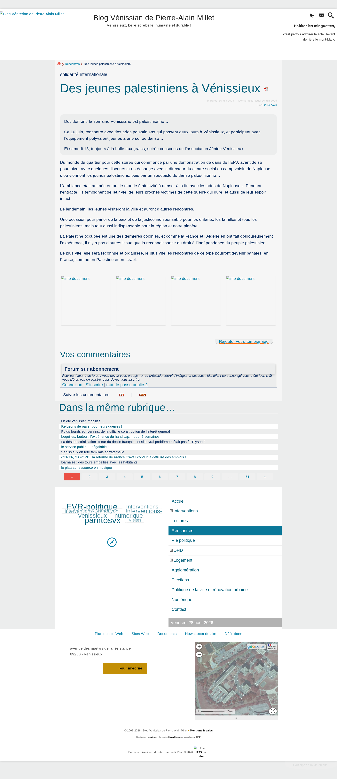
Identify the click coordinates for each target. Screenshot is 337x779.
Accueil (178, 501)
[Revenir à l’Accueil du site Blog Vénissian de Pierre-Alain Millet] (37, 34)
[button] (312, 16)
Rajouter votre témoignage (244, 341)
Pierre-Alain (270, 104)
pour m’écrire (130, 668)
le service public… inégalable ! (85, 447)
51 (247, 477)
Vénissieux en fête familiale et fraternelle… (94, 452)
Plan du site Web (109, 634)
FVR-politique (92, 506)
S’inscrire (94, 384)
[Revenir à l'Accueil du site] (60, 64)
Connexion (72, 384)
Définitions (233, 634)
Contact (179, 609)
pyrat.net (152, 737)
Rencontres (72, 63)
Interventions (142, 507)
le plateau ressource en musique (86, 468)
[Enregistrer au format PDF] (266, 88)
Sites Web (140, 634)
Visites (135, 520)
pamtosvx (102, 520)
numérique (128, 515)
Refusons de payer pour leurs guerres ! (91, 426)
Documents (167, 634)
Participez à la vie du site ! (311, 765)
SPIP (198, 737)
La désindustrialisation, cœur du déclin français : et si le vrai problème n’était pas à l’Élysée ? (133, 442)
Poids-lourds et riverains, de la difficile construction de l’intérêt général (115, 431)
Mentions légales (201, 730)
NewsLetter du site (200, 634)
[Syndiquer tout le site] (201, 752)
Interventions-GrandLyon (91, 511)
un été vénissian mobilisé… (82, 421)
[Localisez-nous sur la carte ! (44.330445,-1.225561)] (112, 541)
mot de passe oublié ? (127, 384)
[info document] (86, 301)
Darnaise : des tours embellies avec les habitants (99, 462)
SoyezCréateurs (176, 737)
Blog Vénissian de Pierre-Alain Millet (154, 20)
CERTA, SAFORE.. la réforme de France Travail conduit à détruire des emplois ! (123, 457)
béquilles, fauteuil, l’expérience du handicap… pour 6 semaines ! (111, 437)
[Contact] (321, 16)
